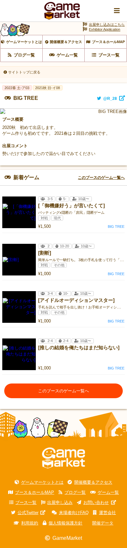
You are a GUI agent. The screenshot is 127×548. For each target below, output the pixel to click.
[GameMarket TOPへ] (63, 458)
